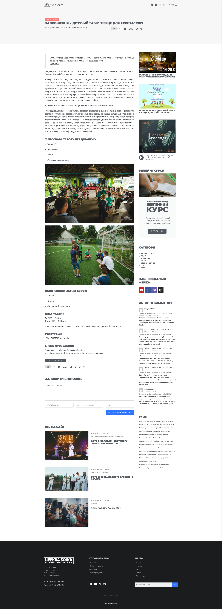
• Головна (93, 563)
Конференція (145, 444)
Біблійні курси (147, 253)
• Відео (138, 563)
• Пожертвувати (96, 573)
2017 (153, 421)
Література (145, 258)
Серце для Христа (167, 458)
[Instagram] (164, 5)
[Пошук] (175, 584)
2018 (93, 472)
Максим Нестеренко (148, 448)
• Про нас (93, 569)
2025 (166, 424)
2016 (147, 421)
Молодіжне (152, 451)
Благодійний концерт (149, 428)
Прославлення (165, 454)
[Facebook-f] (148, 290)
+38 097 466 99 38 (54, 585)
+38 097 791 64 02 (54, 581)
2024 (160, 424)
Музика (144, 261)
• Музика (138, 566)
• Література (140, 576)
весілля (143, 468)
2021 (93, 436)
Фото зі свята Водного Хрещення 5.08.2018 (112, 478)
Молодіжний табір (116, 436)
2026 (172, 424)
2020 (171, 421)
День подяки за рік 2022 (106, 508)
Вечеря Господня (147, 434)
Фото (143, 268)
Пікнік (142, 458)
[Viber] (160, 5)
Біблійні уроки (146, 431)
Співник (153, 461)
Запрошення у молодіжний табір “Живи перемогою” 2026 (157, 76)
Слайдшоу (144, 461)
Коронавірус (167, 444)
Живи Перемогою (102, 436)
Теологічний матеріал (149, 464)
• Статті (138, 573)
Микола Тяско (164, 448)
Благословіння (166, 428)
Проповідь (152, 454)
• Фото (137, 569)
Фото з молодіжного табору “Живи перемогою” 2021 (109, 442)
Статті (143, 265)
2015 (141, 421)
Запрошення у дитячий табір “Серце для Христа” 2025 (157, 111)
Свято (98, 472)
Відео (143, 256)
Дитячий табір (81, 28)
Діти (156, 438)
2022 (93, 504)
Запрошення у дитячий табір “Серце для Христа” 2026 (155, 314)
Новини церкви (52, 19)
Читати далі (155, 344)
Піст (149, 458)
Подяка (98, 504)
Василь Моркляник (162, 431)
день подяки (153, 468)
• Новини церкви (96, 566)
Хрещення (105, 472)
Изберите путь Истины (163, 441)
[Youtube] (156, 5)
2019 (72, 28)
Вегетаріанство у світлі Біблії (160, 334)
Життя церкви (146, 441)
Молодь (143, 451)
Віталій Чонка (162, 434)
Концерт (156, 444)
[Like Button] (114, 28)
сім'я (163, 468)
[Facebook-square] (152, 5)
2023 (154, 424)
